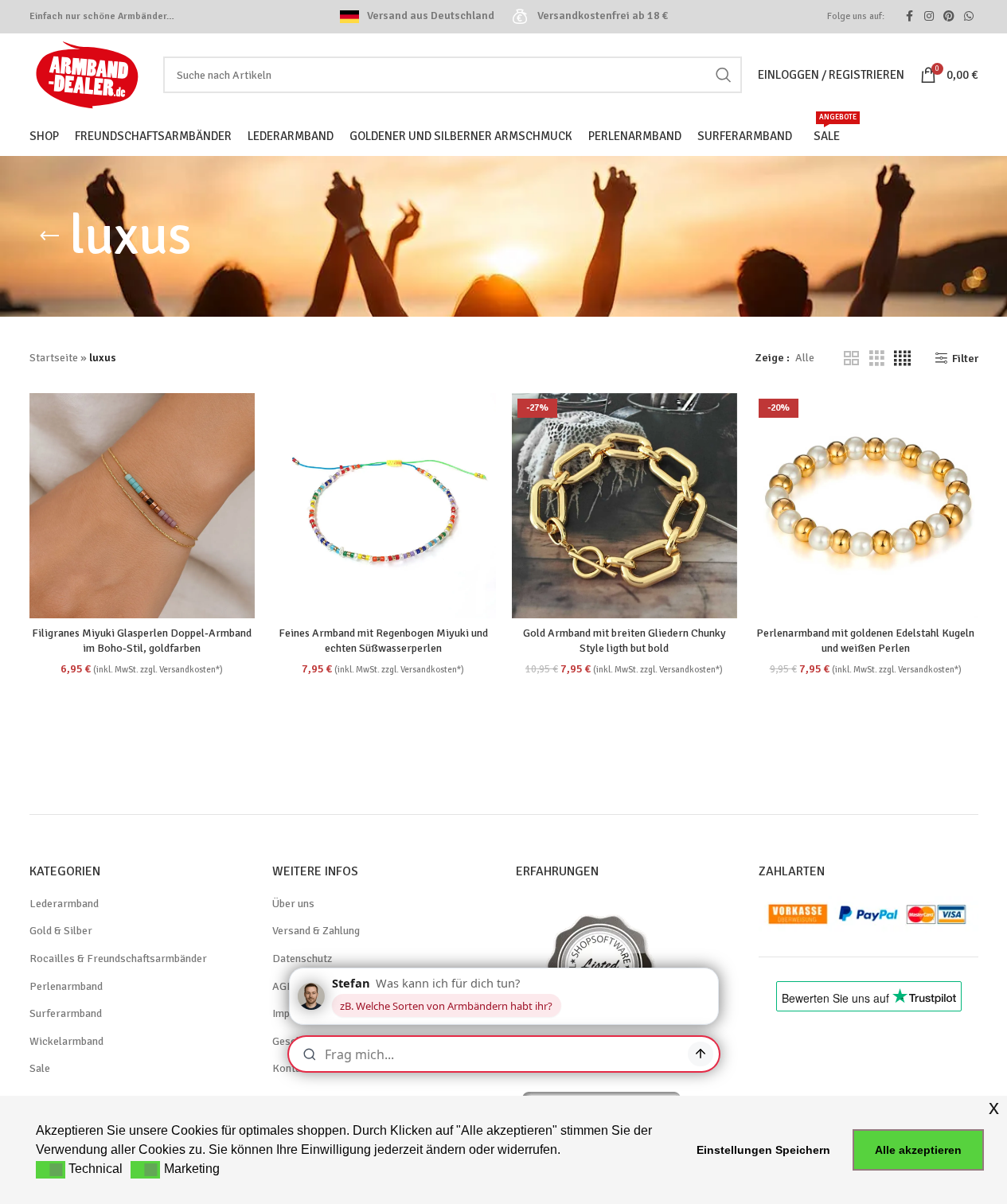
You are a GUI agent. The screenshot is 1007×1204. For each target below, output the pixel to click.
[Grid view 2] (851, 359)
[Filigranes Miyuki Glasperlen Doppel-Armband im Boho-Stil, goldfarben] (142, 505)
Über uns (293, 903)
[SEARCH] (723, 74)
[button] (50, 1170)
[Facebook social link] (909, 17)
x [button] (994, 1107)
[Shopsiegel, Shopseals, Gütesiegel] (601, 1093)
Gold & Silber (60, 930)
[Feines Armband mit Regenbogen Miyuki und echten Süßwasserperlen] (383, 505)
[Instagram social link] (929, 17)
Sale (39, 1068)
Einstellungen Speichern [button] (763, 1150)
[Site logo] (88, 73)
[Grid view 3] (876, 359)
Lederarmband (64, 903)
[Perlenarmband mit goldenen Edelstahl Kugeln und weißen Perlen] (865, 505)
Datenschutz (302, 958)
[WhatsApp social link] (968, 17)
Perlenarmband (66, 986)
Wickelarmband (66, 1041)
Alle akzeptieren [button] (918, 1150)
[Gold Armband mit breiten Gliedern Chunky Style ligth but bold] (624, 505)
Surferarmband (65, 1013)
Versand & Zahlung (316, 930)
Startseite (53, 357)
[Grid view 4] (902, 359)
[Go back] (49, 236)
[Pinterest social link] (949, 17)
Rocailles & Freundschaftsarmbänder (118, 958)
